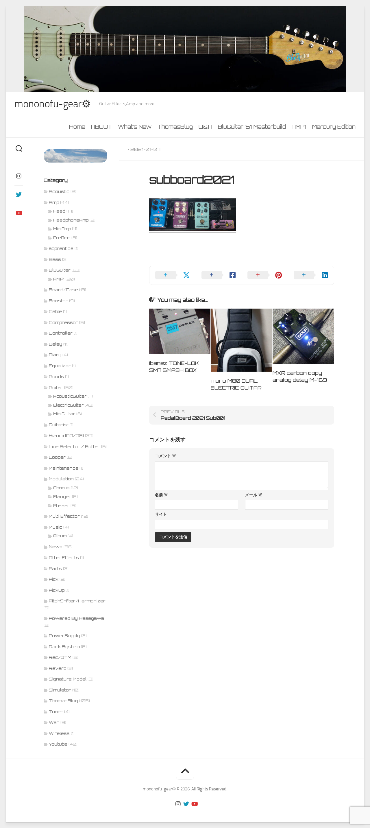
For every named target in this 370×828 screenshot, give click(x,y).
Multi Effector (64, 516)
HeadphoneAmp (70, 220)
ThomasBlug (175, 127)
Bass (55, 259)
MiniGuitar (64, 414)
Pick (53, 579)
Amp (54, 202)
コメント (165, 455)
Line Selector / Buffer (74, 446)
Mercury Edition (334, 127)
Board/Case (63, 289)
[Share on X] (172, 275)
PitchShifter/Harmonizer (77, 600)
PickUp (56, 590)
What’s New (134, 127)
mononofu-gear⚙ (52, 104)
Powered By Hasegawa (76, 618)
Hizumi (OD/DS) (66, 435)
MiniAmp (62, 228)
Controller (61, 333)
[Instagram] (19, 176)
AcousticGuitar (69, 396)
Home (77, 127)
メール (253, 495)
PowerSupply (64, 635)
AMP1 (299, 127)
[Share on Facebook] (219, 275)
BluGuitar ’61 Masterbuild (252, 127)
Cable (55, 311)
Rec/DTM (60, 657)
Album (59, 536)
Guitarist (59, 424)
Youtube (58, 744)
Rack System (64, 646)
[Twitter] (19, 195)
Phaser (61, 505)
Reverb (57, 668)
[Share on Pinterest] (265, 275)
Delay (55, 344)
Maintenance (63, 468)
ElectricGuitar (68, 405)
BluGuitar (60, 270)
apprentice (61, 248)
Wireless (59, 733)
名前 (161, 495)
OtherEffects (64, 557)
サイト (161, 514)
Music (55, 527)
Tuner (56, 711)
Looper (57, 457)
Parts (55, 568)
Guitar (56, 387)
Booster (58, 300)
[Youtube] (19, 213)
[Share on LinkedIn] (311, 275)
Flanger (62, 496)
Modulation (61, 478)
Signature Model (67, 678)
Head (59, 211)
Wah (54, 722)
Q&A (205, 127)
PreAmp (61, 237)
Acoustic (59, 191)
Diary (55, 354)
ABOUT (101, 127)
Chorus (61, 488)
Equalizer (60, 365)
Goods (56, 376)
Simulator (60, 689)
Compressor (63, 322)
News (55, 546)
